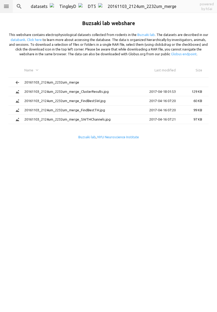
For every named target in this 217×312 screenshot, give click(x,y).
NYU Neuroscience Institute (118, 137)
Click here (34, 40)
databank (18, 40)
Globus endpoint (184, 54)
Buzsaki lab (146, 34)
